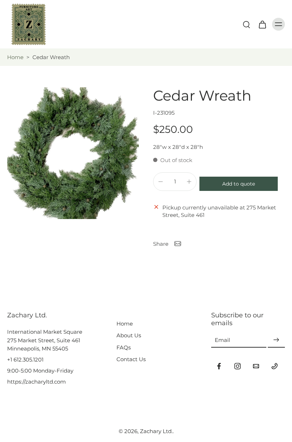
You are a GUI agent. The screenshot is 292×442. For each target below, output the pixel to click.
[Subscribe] (276, 340)
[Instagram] (237, 366)
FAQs (123, 347)
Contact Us (131, 359)
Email (222, 340)
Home (15, 57)
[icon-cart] (262, 24)
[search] (246, 24)
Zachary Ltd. (156, 431)
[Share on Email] (178, 243)
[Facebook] (219, 366)
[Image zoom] (73, 153)
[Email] (256, 366)
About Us (128, 335)
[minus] (160, 182)
